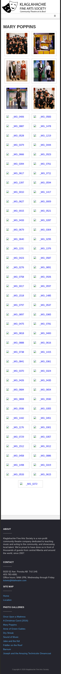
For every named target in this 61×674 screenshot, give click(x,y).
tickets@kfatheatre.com (14, 580)
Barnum (7, 649)
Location (7, 600)
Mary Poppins (10, 624)
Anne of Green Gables (14, 629)
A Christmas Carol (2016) (15, 620)
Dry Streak (8, 633)
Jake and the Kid (11, 641)
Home (6, 596)
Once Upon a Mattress (14, 616)
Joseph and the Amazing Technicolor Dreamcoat (27, 653)
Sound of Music (10, 637)
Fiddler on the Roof (12, 645)
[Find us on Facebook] (30, 662)
